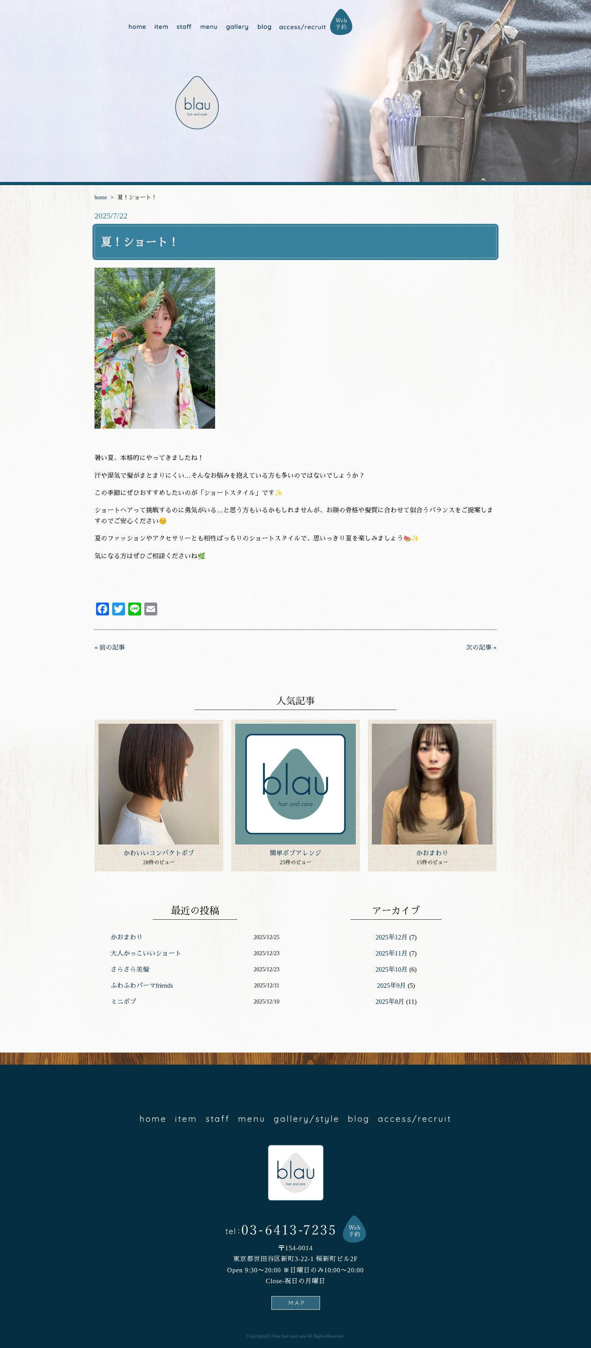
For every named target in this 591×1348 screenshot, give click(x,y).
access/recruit (302, 27)
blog (263, 27)
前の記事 (112, 647)
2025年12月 (392, 937)
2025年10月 (392, 969)
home (137, 27)
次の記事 (479, 647)
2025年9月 (391, 985)
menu (208, 27)
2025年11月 (392, 953)
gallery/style (236, 27)
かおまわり (432, 853)
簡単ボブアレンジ (295, 853)
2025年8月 (390, 1001)
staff (183, 27)
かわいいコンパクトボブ (158, 853)
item (161, 27)
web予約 (341, 22)
